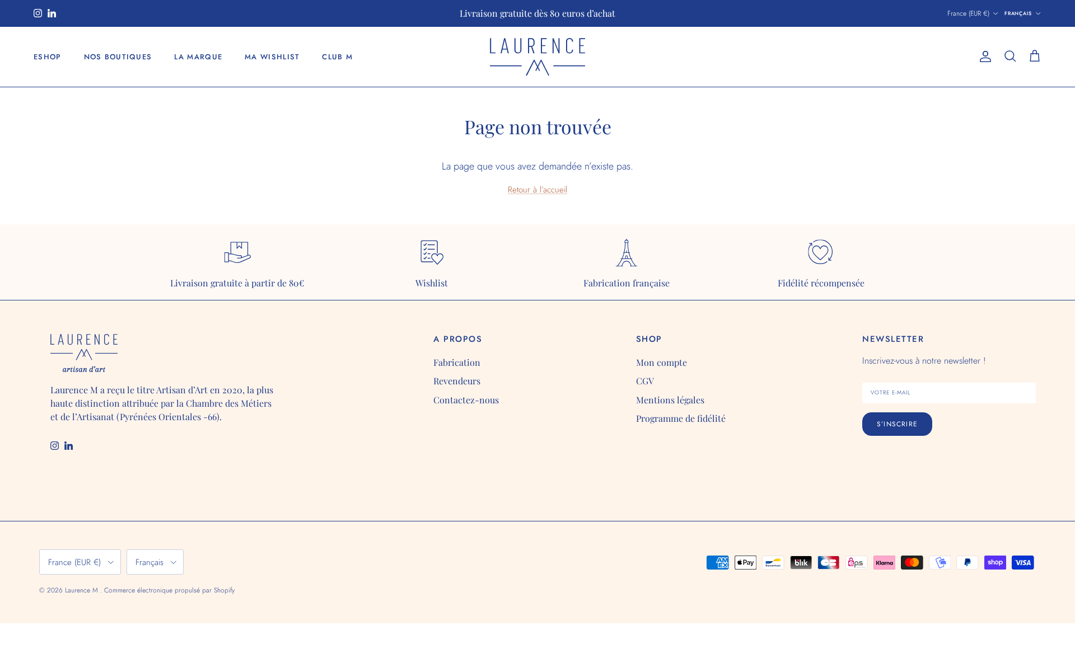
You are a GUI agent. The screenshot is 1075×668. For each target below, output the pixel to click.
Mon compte (661, 362)
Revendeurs (456, 381)
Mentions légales (670, 400)
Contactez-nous (466, 400)
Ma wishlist (272, 56)
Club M (337, 56)
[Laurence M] (537, 57)
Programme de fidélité (681, 418)
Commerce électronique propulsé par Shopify (169, 590)
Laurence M (82, 590)
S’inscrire (897, 424)
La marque (198, 56)
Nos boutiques (118, 56)
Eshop (48, 56)
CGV (645, 381)
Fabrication (456, 362)
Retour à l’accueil (537, 190)
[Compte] (983, 56)
